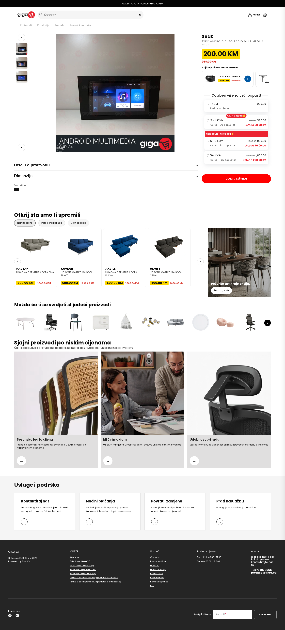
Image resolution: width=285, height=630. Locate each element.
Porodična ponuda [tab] (51, 222)
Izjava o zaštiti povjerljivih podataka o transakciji (95, 581)
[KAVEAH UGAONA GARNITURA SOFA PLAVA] (80, 244)
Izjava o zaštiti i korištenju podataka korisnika (94, 577)
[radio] (236, 106)
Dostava (154, 565)
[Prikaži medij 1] (22, 49)
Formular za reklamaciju (83, 573)
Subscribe (265, 614)
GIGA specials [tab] (78, 222)
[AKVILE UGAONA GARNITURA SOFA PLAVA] (124, 244)
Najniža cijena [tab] (24, 222)
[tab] (25, 25)
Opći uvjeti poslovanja (82, 565)
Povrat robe (156, 573)
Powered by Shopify (19, 561)
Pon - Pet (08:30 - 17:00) (209, 557)
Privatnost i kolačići (80, 561)
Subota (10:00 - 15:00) (208, 561)
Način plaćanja (158, 569)
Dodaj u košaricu (236, 178)
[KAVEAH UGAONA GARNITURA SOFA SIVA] (35, 244)
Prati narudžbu (158, 561)
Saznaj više (221, 290)
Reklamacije (157, 577)
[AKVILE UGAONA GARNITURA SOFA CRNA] (169, 244)
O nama (74, 557)
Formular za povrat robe (83, 569)
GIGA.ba (26, 558)
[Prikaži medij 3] (22, 77)
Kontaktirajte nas (159, 581)
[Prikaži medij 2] (22, 63)
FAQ (152, 585)
